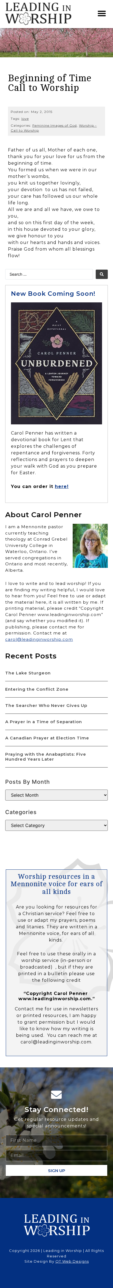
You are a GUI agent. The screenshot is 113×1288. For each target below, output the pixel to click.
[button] (102, 13)
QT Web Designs (72, 1261)
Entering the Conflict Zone (37, 689)
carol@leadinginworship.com (39, 639)
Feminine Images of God (54, 125)
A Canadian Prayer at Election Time (47, 738)
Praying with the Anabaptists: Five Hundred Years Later (45, 757)
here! (62, 486)
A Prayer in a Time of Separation (43, 721)
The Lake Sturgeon (28, 673)
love (25, 118)
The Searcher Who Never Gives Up (46, 705)
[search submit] (102, 274)
